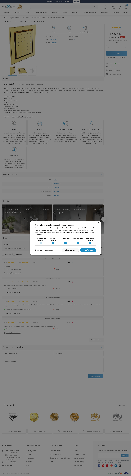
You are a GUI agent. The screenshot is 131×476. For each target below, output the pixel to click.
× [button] (98, 222)
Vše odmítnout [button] (70, 250)
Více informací (47, 234)
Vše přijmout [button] (88, 250)
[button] (44, 250)
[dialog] (65, 238)
